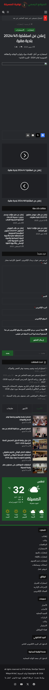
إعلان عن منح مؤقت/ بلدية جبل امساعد (37, 229)
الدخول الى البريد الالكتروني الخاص (34, 644)
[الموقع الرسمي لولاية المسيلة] (24, 5)
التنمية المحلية (41, 613)
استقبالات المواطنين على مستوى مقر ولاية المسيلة (25, 396)
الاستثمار (43, 625)
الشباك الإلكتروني (40, 591)
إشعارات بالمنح (41, 553)
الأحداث (44, 609)
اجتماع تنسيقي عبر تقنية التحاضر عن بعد (27, 18)
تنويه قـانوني (16, 678)
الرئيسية (27, 24)
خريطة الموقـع (27, 678)
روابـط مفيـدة (39, 678)
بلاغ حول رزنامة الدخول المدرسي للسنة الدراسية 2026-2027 (16, 442)
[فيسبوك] (43, 135)
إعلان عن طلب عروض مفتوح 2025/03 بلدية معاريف (36, 216)
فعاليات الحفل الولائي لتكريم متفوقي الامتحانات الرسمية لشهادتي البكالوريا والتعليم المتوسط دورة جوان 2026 (17, 454)
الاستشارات (20, 30)
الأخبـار (44, 605)
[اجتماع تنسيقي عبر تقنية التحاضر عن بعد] (40, 432)
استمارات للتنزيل (40, 583)
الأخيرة (39, 408)
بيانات (45, 540)
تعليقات (10, 408)
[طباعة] (28, 135)
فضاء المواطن (41, 630)
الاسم (44, 296)
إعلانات (44, 536)
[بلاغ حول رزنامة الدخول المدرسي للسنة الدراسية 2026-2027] (40, 444)
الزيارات (44, 617)
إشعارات (20, 24)
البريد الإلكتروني (40, 307)
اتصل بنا (8, 678)
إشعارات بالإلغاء (41, 557)
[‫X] (38, 135)
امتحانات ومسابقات (39, 565)
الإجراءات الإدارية (40, 587)
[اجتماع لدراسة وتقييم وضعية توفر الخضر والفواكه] (40, 420)
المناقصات (43, 544)
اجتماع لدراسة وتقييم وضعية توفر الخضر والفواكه (26, 368)
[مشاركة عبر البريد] (33, 135)
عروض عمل (42, 569)
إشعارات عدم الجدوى (39, 561)
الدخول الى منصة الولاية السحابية (35, 658)
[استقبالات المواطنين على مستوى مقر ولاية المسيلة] (40, 468)
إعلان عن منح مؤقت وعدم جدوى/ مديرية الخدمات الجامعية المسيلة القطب (14, 217)
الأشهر (25, 408)
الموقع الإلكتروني (41, 319)
